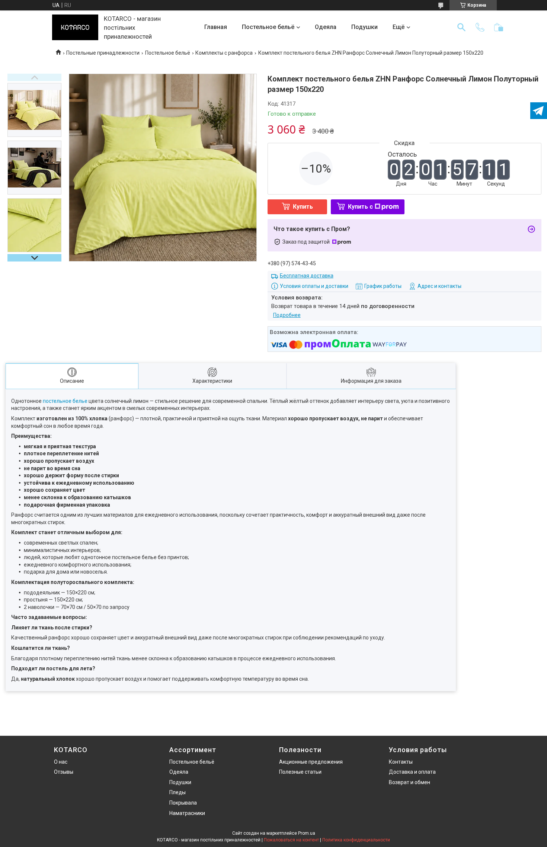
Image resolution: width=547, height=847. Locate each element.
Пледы (177, 792)
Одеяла (325, 27)
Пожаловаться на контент (291, 840)
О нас (60, 762)
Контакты (401, 762)
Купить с (360, 206)
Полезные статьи (300, 772)
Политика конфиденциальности (356, 840)
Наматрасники (187, 813)
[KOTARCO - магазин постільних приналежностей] (75, 27)
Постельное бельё (268, 27)
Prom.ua (306, 833)
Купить (303, 206)
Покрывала (183, 803)
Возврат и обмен (409, 782)
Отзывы (63, 772)
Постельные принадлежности (103, 53)
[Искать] (461, 27)
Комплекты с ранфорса (224, 53)
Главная (215, 27)
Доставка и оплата (412, 772)
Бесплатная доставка (306, 276)
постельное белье (65, 401)
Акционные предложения (311, 762)
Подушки (364, 27)
